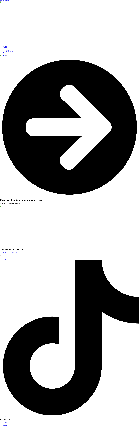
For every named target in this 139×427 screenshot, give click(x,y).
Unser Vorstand (9, 51)
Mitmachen (5, 46)
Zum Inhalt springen (4, 0)
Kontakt (5, 52)
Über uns (8, 50)
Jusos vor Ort (6, 49)
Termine (5, 47)
